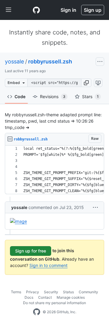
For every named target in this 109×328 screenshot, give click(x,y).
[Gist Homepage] (36, 10)
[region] (54, 170)
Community (88, 292)
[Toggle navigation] (8, 10)
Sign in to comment (48, 265)
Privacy (32, 292)
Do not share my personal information (54, 303)
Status (68, 292)
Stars (90, 96)
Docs (29, 297)
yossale (14, 61)
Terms (16, 292)
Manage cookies (71, 297)
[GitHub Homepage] (36, 312)
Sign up (92, 10)
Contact (45, 297)
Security (51, 292)
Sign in (68, 10)
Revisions (52, 96)
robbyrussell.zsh (50, 61)
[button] (86, 83)
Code (20, 96)
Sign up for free (30, 250)
